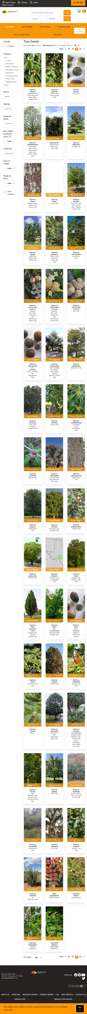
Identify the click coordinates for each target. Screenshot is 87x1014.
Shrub (6, 85)
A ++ (77, 986)
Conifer (8, 61)
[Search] (67, 12)
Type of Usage (6, 162)
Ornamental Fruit (12, 76)
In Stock (10, 46)
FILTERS (6, 42)
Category (7, 54)
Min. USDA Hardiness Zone (8, 134)
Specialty (57, 35)
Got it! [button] (80, 1008)
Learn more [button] (8, 1010)
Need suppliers (11, 192)
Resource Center (30, 994)
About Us (5, 994)
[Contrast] (82, 986)
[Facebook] (75, 975)
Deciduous (9, 64)
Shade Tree (10, 79)
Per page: (27, 957)
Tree (5, 58)
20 (69, 49)
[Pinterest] (79, 975)
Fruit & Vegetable (21, 35)
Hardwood (9, 73)
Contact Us (81, 994)
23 (80, 49)
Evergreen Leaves (12, 70)
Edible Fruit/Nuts (12, 67)
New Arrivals (67, 994)
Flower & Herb (64, 27)
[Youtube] (83, 975)
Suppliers (16, 994)
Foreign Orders (46, 994)
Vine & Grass (45, 27)
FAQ (57, 994)
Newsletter (20, 999)
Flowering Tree (11, 82)
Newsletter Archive (63, 999)
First (61, 49)
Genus (6, 92)
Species (6, 104)
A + (73, 986)
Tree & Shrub (26, 27)
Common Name (7, 117)
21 (73, 49)
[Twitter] (83, 979)
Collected (7, 149)
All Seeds (9, 27)
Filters (80, 31)
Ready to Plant (7, 177)
